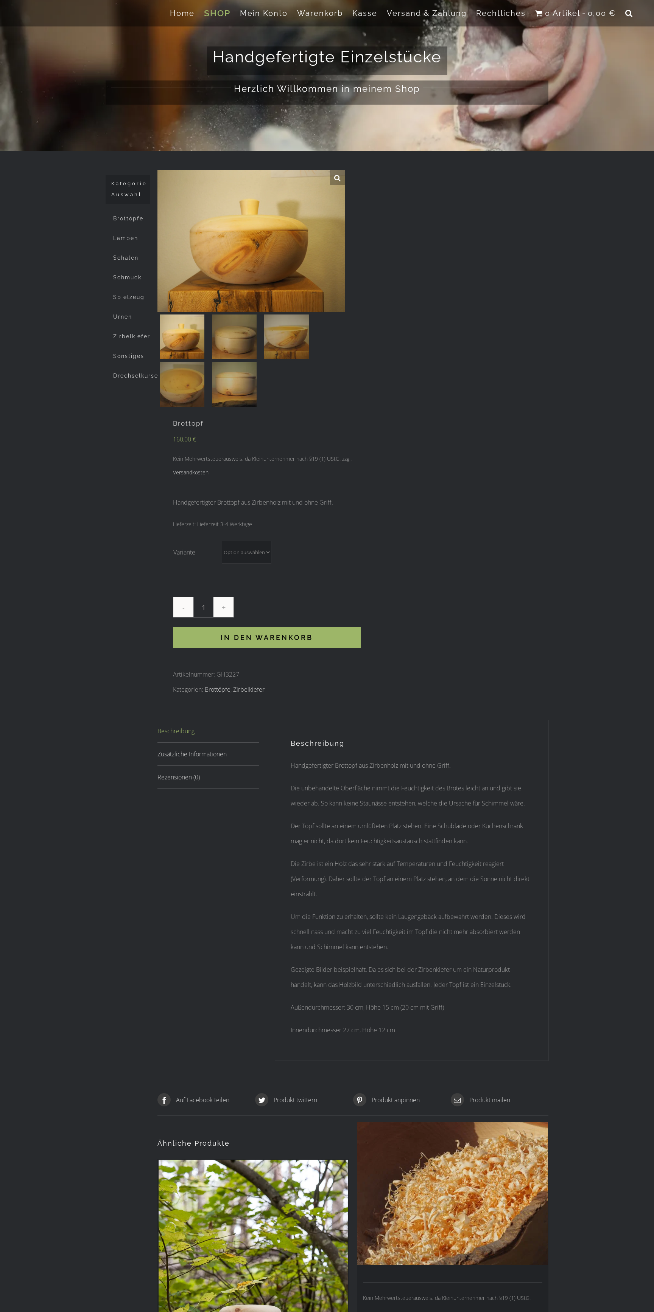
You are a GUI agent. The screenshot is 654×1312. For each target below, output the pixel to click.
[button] (629, 13)
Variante (184, 552)
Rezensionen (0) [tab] (178, 777)
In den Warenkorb (267, 637)
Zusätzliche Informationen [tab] (192, 754)
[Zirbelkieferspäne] (452, 1194)
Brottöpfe (217, 689)
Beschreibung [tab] (176, 731)
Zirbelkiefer (249, 689)
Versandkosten (191, 472)
